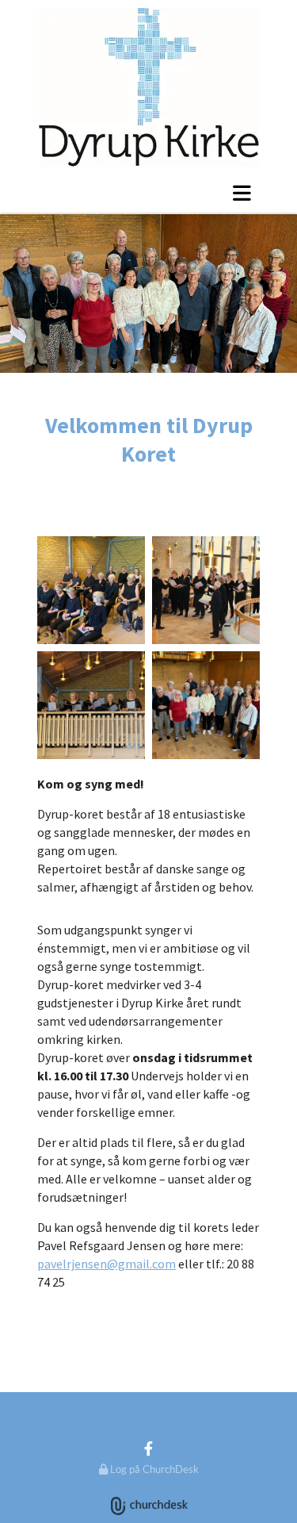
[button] (148, 192)
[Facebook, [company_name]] (148, 1448)
